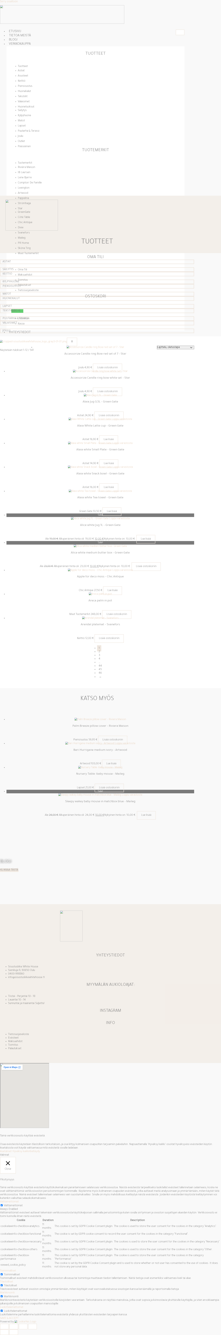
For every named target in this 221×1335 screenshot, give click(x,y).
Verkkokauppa (20, 44)
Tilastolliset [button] (6, 1281)
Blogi (13, 40)
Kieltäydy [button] (34, 1151)
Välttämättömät (13, 1205)
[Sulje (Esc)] (32, 1326)
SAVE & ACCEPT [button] (9, 1318)
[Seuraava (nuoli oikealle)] (13, 1332)
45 (100, 669)
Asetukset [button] (6, 1151)
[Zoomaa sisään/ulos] (4, 1326)
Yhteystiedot (20, 332)
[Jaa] (23, 1326)
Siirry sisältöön (9, 1)
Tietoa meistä (20, 36)
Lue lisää (109, 439)
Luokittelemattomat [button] (11, 1307)
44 (100, 666)
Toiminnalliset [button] (8, 1271)
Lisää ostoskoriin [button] (107, 367)
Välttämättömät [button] (9, 1201)
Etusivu (15, 31)
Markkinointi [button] (7, 1292)
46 (100, 673)
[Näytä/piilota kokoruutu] (13, 1326)
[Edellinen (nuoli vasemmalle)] (4, 1332)
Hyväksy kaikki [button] (20, 1151)
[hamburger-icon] (180, 32)
